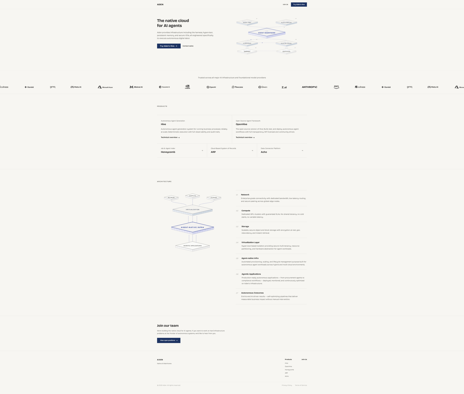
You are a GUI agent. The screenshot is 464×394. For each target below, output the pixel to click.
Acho (287, 376)
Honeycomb (289, 370)
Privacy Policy (287, 385)
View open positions (168, 340)
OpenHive (288, 366)
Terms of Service (301, 385)
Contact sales (188, 46)
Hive (286, 363)
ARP (286, 373)
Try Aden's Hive (299, 4)
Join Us (285, 4)
